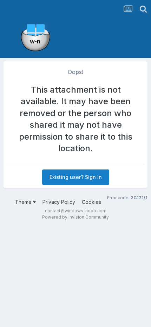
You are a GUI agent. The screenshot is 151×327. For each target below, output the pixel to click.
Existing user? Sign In (76, 177)
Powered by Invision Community (75, 217)
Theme (24, 202)
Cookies (91, 202)
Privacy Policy (58, 202)
